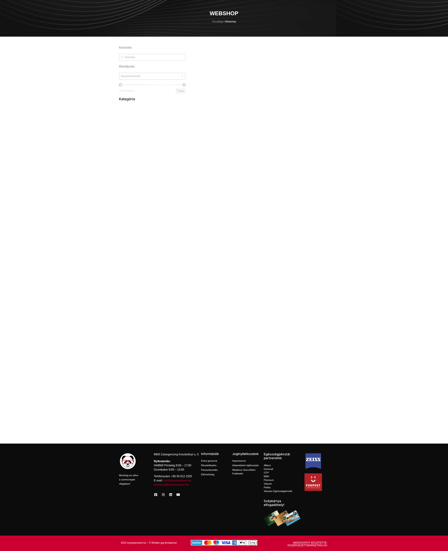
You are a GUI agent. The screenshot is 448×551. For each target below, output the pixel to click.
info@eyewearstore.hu (177, 480)
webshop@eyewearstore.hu (171, 484)
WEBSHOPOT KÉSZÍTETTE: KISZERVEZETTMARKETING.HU (307, 544)
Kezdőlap (217, 21)
